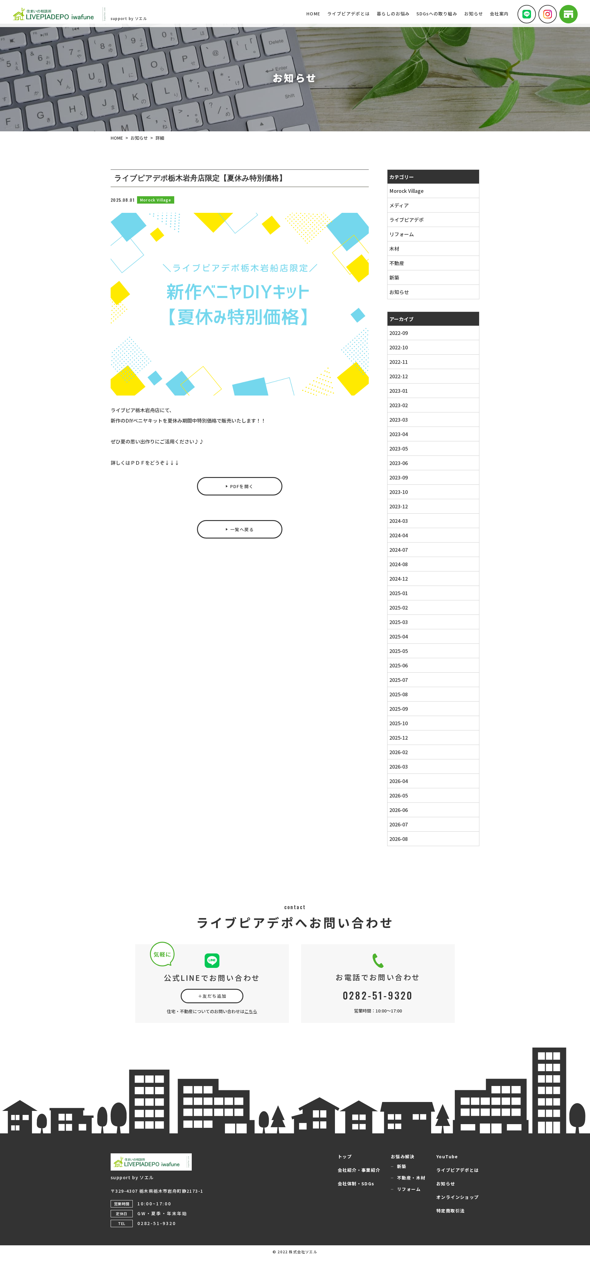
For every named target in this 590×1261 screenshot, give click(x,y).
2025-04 (398, 636)
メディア (399, 205)
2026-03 (398, 766)
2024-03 (398, 520)
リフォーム (401, 234)
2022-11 (398, 361)
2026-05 (398, 795)
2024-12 (398, 578)
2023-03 (398, 419)
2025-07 (398, 679)
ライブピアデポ (406, 219)
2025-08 (398, 694)
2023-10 (398, 491)
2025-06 (398, 665)
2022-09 (398, 332)
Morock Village (406, 190)
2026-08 (398, 838)
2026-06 (398, 809)
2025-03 (398, 622)
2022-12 (398, 376)
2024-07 (398, 549)
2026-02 (398, 752)
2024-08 (398, 564)
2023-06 (398, 463)
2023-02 (398, 405)
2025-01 (398, 593)
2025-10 (398, 723)
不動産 (396, 263)
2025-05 (398, 650)
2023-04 (398, 434)
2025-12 (398, 737)
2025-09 (398, 708)
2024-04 (398, 535)
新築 (394, 277)
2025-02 (398, 607)
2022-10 (398, 347)
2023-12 (398, 506)
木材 (394, 248)
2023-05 (398, 448)
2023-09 (398, 477)
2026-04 (398, 781)
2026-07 (398, 824)
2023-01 (398, 390)
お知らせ (399, 292)
